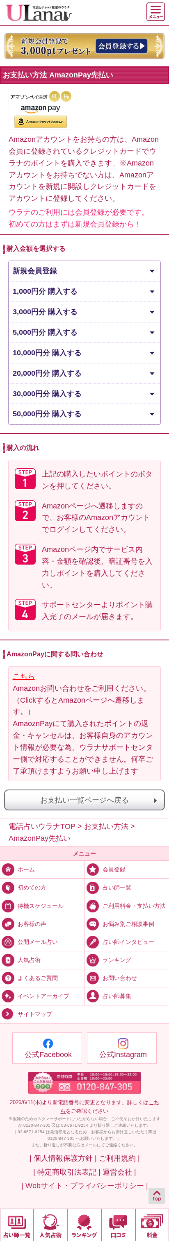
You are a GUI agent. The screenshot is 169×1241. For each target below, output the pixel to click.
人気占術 (29, 960)
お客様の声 (32, 924)
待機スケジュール (41, 905)
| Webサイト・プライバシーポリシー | (84, 1186)
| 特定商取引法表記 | (66, 1172)
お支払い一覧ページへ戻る (84, 800)
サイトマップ (35, 1014)
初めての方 (32, 887)
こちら (24, 676)
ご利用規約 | (119, 1158)
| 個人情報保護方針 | (63, 1158)
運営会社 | (119, 1172)
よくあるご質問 (38, 978)
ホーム (26, 869)
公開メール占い (38, 942)
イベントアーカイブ (43, 996)
